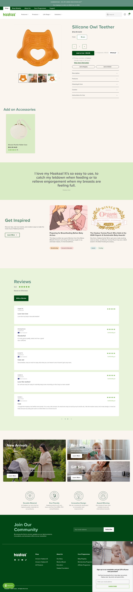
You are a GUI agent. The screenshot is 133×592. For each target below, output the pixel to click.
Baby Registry (82, 559)
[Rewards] (9, 585)
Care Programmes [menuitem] (40, 8)
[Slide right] (59, 78)
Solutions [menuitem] (58, 14)
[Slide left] (16, 78)
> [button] (71, 419)
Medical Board (61, 562)
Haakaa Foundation (63, 568)
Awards (93, 248)
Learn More (11, 235)
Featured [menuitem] (24, 14)
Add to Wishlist (107, 67)
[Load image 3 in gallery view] (42, 78)
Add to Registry (83, 67)
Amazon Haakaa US (41, 559)
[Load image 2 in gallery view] (32, 78)
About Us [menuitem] (28, 8)
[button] (95, 73)
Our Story (60, 559)
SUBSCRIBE (112, 586)
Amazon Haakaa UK (41, 562)
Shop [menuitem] (6, 8)
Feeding (101, 248)
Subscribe (108, 529)
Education (60, 565)
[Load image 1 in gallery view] (23, 78)
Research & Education (67, 248)
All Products (39, 565)
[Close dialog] (131, 543)
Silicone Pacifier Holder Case (17, 145)
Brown (83, 37)
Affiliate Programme (84, 565)
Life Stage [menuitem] (46, 14)
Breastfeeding (54, 248)
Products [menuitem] (35, 14)
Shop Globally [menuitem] (16, 8)
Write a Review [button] (21, 298)
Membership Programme (85, 562)
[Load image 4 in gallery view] (52, 78)
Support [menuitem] (52, 8)
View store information (81, 63)
